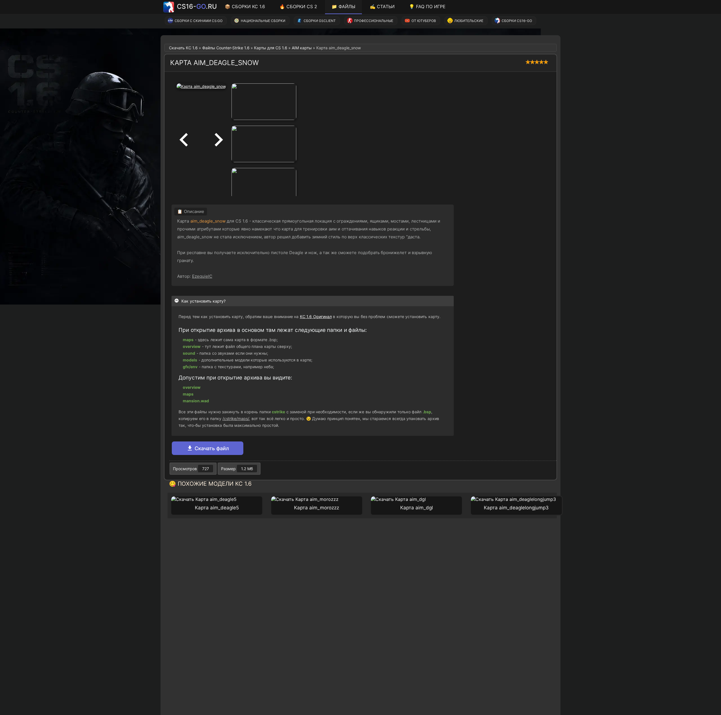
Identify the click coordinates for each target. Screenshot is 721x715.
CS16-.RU (197, 6)
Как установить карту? (203, 301)
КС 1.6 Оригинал (316, 316)
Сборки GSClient (320, 21)
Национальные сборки (263, 21)
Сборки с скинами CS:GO (198, 21)
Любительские (468, 21)
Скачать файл (211, 448)
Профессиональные (373, 21)
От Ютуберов (423, 21)
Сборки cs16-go (517, 21)
